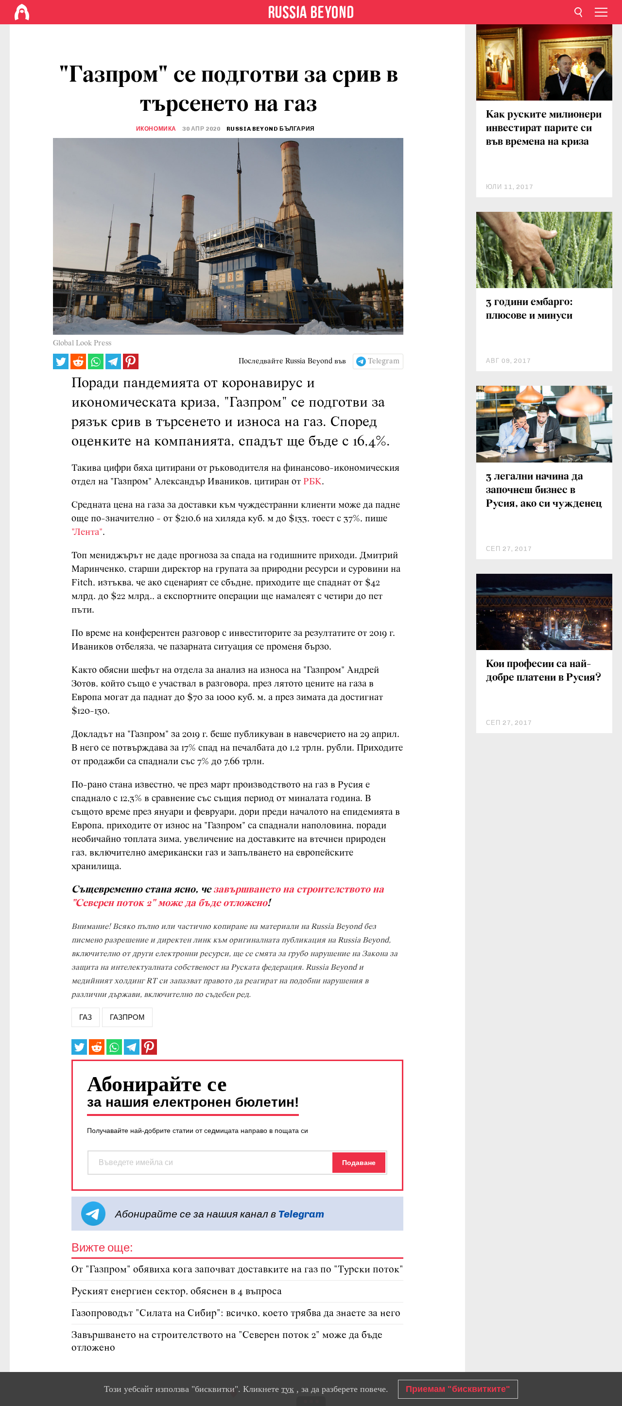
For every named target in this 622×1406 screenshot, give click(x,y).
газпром (127, 1017)
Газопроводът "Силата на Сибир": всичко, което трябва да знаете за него (235, 1313)
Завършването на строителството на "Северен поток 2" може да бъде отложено (226, 1341)
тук (287, 1389)
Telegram (383, 361)
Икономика (156, 128)
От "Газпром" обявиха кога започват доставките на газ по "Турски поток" (237, 1270)
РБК (312, 482)
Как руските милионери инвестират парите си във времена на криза (544, 128)
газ (85, 1017)
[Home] (22, 12)
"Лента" (87, 532)
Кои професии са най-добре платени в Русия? (543, 671)
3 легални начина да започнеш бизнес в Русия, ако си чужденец (544, 490)
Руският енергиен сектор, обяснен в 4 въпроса (176, 1291)
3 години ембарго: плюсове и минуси (529, 309)
